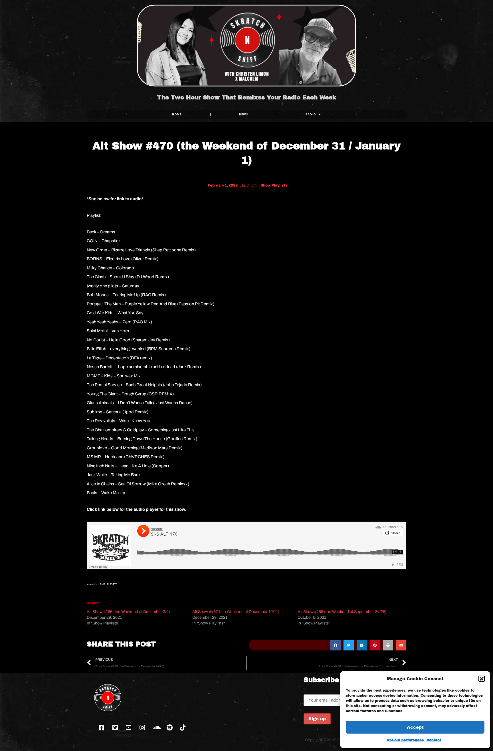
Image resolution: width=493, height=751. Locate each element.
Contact (434, 740)
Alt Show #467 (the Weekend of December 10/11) (235, 612)
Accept (415, 727)
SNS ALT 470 (109, 584)
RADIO (311, 114)
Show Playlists (274, 185)
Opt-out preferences (405, 740)
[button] (481, 679)
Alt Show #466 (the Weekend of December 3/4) (128, 612)
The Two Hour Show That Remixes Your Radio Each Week (246, 97)
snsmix (92, 584)
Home (176, 114)
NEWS (243, 114)
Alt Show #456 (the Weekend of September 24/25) (342, 612)
